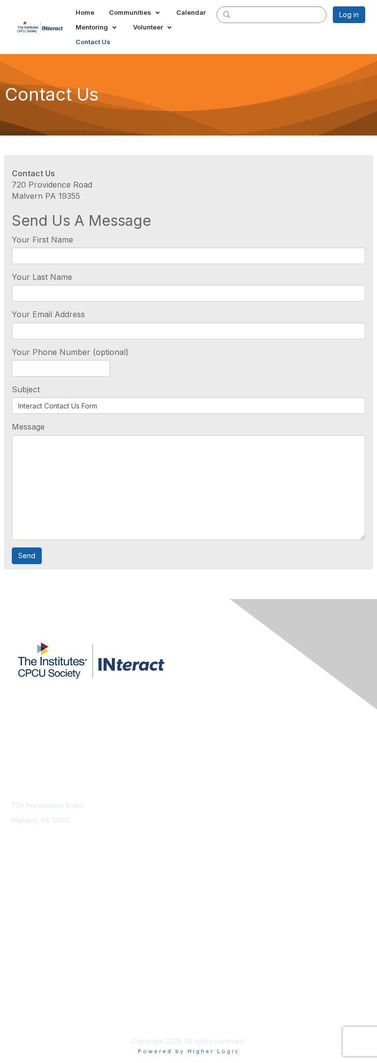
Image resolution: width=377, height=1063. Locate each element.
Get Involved (32, 923)
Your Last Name (42, 277)
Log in (349, 14)
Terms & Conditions (42, 1007)
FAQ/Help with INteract (47, 932)
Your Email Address (48, 314)
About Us (26, 997)
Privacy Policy (34, 1016)
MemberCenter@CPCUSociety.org (67, 839)
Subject (26, 389)
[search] (226, 14)
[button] (135, 12)
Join (18, 904)
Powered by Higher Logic (189, 1051)
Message (28, 427)
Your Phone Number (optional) (70, 352)
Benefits (24, 913)
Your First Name (42, 240)
